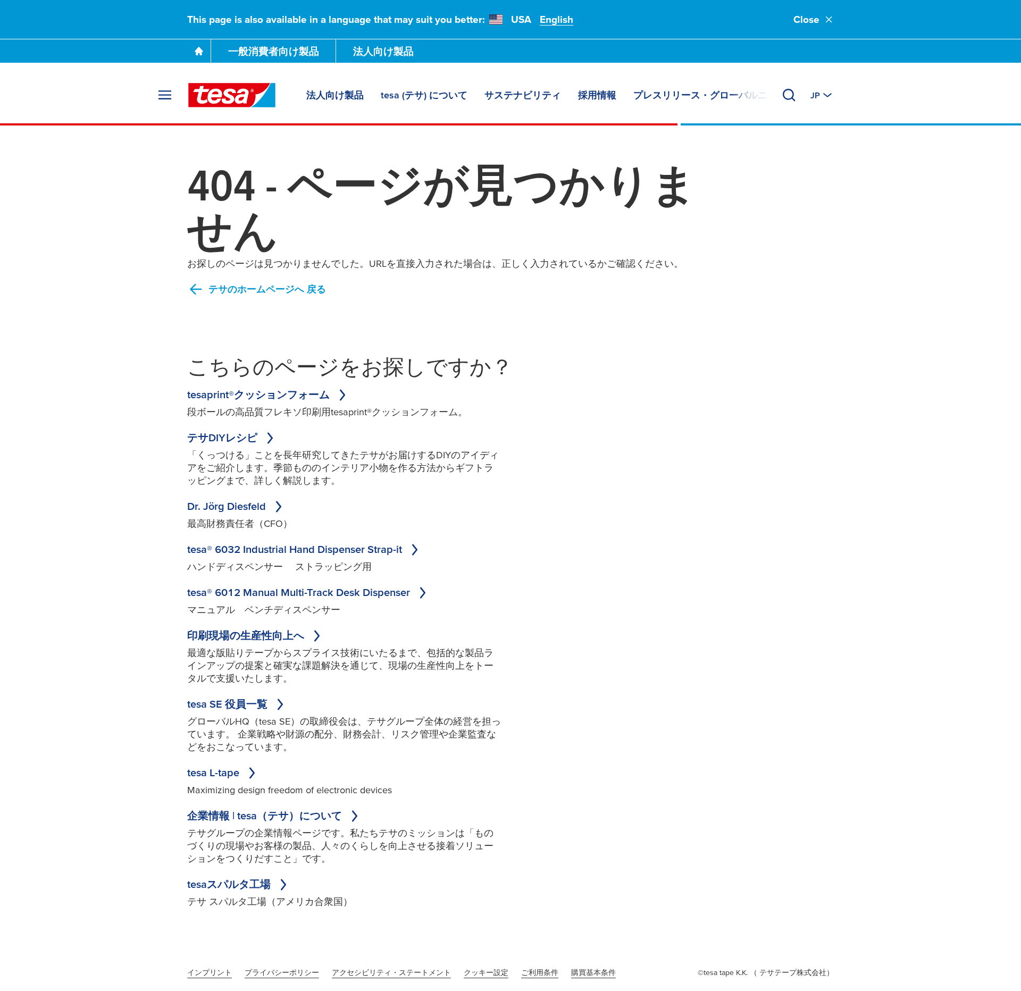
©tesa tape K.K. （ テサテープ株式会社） (766, 972)
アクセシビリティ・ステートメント (391, 972)
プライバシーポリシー (282, 972)
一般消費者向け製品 (273, 51)
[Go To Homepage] (199, 51)
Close (806, 19)
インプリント (209, 972)
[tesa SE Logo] (232, 95)
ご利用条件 (539, 972)
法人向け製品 (383, 51)
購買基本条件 (593, 972)
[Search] (789, 95)
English (556, 19)
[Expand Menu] (165, 95)
